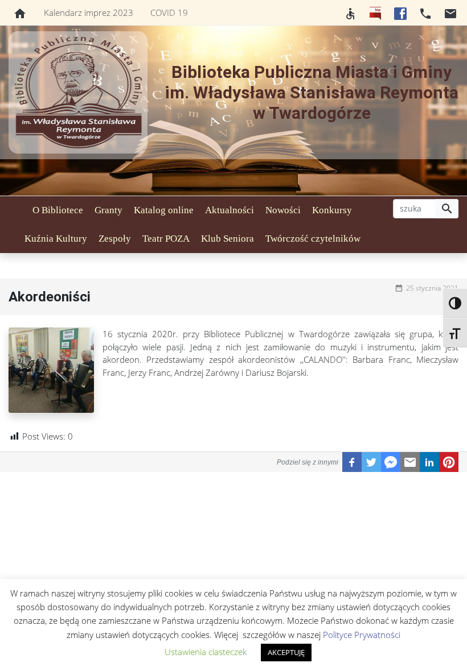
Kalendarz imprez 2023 (88, 12)
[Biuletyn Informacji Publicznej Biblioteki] (375, 12)
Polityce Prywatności (361, 634)
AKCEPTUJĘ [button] (286, 652)
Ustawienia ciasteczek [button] (206, 651)
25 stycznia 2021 (432, 288)
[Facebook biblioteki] (400, 12)
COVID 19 (169, 12)
